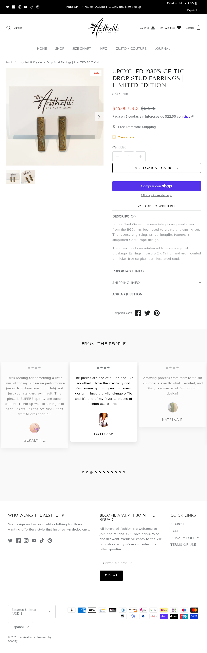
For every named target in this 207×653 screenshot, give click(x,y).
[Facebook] (13, 6)
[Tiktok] (31, 6)
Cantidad (119, 147)
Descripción (124, 216)
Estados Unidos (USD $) (182, 3)
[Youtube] (25, 6)
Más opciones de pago (156, 195)
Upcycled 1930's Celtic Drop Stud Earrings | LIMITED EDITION (58, 62)
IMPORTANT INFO (128, 271)
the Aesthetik (26, 637)
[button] (83, 472)
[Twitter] (7, 6)
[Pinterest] (37, 6)
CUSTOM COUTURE (131, 48)
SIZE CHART (81, 48)
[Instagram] (19, 6)
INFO (103, 48)
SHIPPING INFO (126, 283)
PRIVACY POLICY (184, 538)
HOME (42, 48)
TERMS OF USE (183, 544)
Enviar (111, 575)
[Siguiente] (99, 116)
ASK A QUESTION (127, 294)
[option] (55, 117)
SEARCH (177, 524)
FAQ (174, 531)
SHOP (59, 48)
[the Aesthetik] (103, 28)
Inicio (9, 62)
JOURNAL (162, 48)
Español (192, 10)
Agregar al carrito (156, 168)
